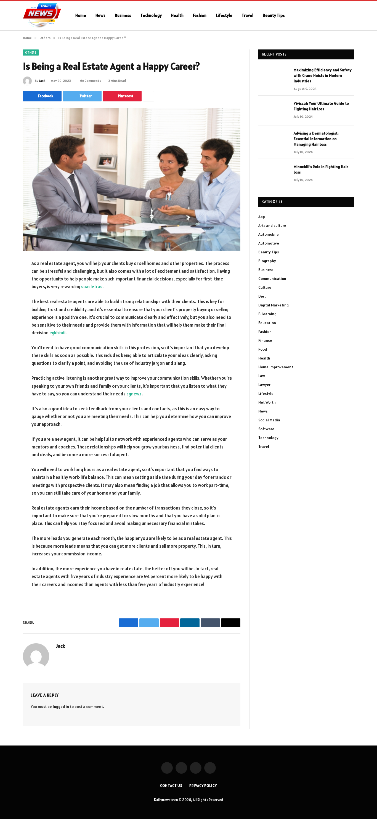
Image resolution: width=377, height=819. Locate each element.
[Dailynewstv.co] (42, 15)
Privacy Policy (203, 785)
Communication (272, 278)
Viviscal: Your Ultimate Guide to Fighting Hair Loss (321, 106)
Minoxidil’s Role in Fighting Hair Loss (321, 169)
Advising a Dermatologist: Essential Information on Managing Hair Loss (316, 139)
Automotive (268, 243)
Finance (265, 340)
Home (80, 15)
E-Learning (267, 313)
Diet (262, 296)
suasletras (91, 287)
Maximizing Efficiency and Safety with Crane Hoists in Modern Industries (323, 75)
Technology (151, 15)
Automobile (268, 234)
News (100, 15)
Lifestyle (224, 15)
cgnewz (134, 394)
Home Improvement (275, 366)
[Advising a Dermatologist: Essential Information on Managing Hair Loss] (273, 140)
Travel (247, 15)
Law (261, 375)
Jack (42, 80)
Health (177, 15)
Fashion (199, 15)
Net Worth (267, 402)
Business (123, 15)
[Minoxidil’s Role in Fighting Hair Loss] (273, 173)
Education (267, 322)
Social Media (269, 420)
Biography (267, 260)
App (261, 216)
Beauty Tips (274, 15)
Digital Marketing (273, 305)
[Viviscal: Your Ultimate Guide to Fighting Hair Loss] (273, 110)
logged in (61, 706)
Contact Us (171, 785)
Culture (264, 287)
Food (262, 349)
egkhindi (57, 333)
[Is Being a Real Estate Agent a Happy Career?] (131, 179)
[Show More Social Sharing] (148, 96)
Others (30, 52)
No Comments (90, 80)
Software (266, 428)
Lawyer (264, 384)
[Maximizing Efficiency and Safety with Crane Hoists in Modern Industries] (273, 77)
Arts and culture (272, 225)
